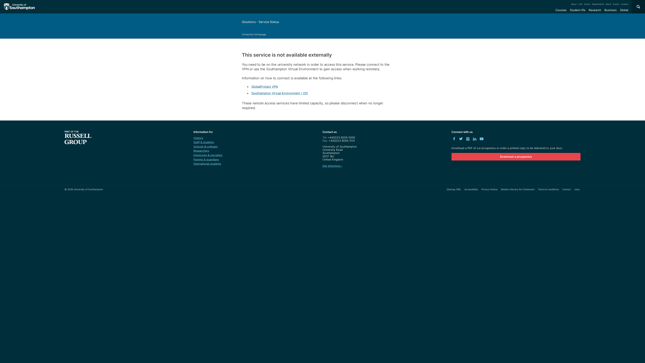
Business (611, 10)
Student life (577, 10)
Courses (561, 10)
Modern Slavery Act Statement (518, 189)
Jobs (577, 189)
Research (595, 10)
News (608, 4)
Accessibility (471, 189)
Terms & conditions (548, 189)
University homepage (254, 34)
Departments (598, 4)
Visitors (198, 138)
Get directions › (332, 166)
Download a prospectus (516, 156)
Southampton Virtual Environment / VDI (279, 93)
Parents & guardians (206, 159)
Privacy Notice (489, 189)
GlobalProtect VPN (264, 86)
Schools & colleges (206, 146)
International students (207, 163)
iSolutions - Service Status (260, 22)
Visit (580, 4)
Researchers (201, 150)
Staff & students (204, 142)
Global (624, 10)
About (574, 4)
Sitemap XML (453, 189)
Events (616, 4)
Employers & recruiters (208, 155)
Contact (624, 4)
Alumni (587, 4)
